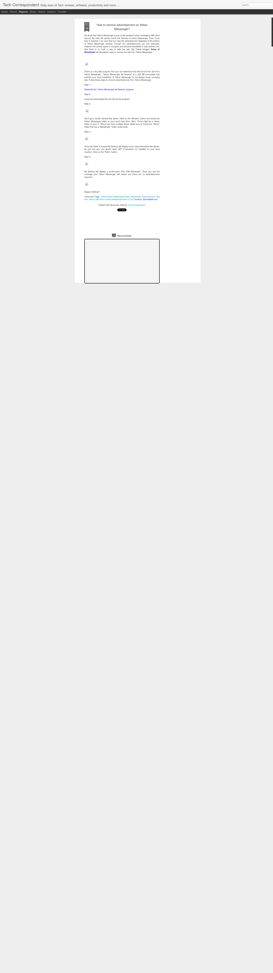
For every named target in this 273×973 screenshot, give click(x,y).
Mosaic (33, 11)
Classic (4, 11)
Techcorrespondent (136, 205)
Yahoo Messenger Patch (135, 196)
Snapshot (51, 11)
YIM (97, 199)
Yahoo (103, 196)
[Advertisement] (175, 66)
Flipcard (13, 11)
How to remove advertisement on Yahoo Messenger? (122, 27)
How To (126, 199)
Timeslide (62, 11)
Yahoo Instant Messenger (110, 199)
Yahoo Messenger (115, 196)
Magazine (23, 11)
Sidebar (41, 11)
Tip (131, 199)
